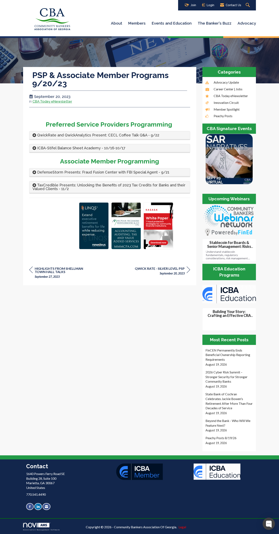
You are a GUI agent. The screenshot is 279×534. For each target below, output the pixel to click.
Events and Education (172, 23)
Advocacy (247, 23)
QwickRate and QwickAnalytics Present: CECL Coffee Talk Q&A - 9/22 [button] (98, 135)
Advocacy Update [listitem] (226, 82)
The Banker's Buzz (214, 23)
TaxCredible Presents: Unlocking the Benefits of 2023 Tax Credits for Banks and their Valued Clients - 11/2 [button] (108, 187)
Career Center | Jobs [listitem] (228, 89)
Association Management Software (41, 529)
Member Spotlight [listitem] (227, 109)
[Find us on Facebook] (30, 506)
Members (137, 23)
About (116, 23)
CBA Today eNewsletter (52, 101)
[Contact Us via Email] (46, 506)
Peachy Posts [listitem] (223, 116)
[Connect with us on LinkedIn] (38, 506)
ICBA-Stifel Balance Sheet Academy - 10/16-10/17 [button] (81, 148)
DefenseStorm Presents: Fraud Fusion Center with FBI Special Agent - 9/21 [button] (103, 172)
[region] (162, 271)
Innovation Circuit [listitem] (226, 102)
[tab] (109, 135)
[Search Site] (248, 5)
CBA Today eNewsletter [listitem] (231, 96)
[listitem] (229, 357)
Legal (182, 527)
